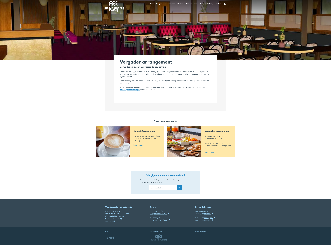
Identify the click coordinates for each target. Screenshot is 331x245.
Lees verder (138, 145)
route (166, 220)
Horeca (189, 4)
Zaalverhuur (169, 4)
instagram (208, 218)
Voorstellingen (156, 4)
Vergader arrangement (217, 131)
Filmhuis (180, 4)
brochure (207, 214)
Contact (218, 4)
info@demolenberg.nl (158, 214)
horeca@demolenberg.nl (130, 90)
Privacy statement (200, 232)
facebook (207, 220)
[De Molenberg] (114, 7)
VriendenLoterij (206, 4)
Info (195, 4)
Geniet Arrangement (144, 131)
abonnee (202, 211)
